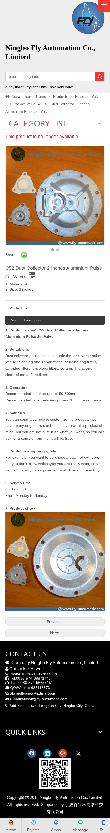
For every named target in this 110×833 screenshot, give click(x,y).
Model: (15, 308)
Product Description (26, 320)
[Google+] (62, 753)
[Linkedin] (47, 753)
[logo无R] (88, 17)
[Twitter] (78, 753)
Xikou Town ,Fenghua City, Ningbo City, (50, 705)
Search (99, 76)
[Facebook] (32, 753)
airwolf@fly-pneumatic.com (45, 699)
